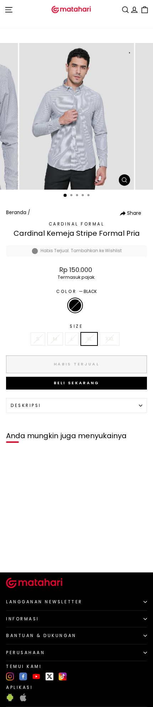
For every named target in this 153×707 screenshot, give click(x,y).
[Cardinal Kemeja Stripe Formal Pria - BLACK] (13, 555)
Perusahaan (25, 653)
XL (89, 338)
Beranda (16, 212)
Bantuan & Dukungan (41, 635)
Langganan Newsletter (44, 602)
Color (76, 291)
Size (76, 326)
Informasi (22, 619)
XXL (109, 338)
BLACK (75, 305)
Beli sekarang (77, 383)
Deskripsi (26, 405)
